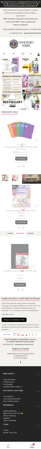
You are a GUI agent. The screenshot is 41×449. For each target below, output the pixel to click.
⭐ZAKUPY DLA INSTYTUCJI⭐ (13, 413)
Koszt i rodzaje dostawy (11, 401)
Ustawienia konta (8, 382)
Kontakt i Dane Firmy (10, 432)
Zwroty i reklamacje (9, 416)
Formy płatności (8, 396)
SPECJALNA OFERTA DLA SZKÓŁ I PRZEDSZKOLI (19, 6)
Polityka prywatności (9, 411)
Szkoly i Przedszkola (9, 420)
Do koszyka (21, 159)
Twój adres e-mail (7, 314)
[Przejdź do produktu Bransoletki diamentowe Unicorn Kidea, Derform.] (21, 196)
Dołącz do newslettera (14, 320)
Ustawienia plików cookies (11, 387)
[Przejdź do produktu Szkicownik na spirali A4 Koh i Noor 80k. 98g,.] (19, 256)
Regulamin (6, 418)
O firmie (5, 430)
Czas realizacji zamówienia (11, 399)
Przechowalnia (8, 384)
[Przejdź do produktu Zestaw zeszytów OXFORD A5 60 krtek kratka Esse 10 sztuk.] (21, 130)
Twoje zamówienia (9, 379)
